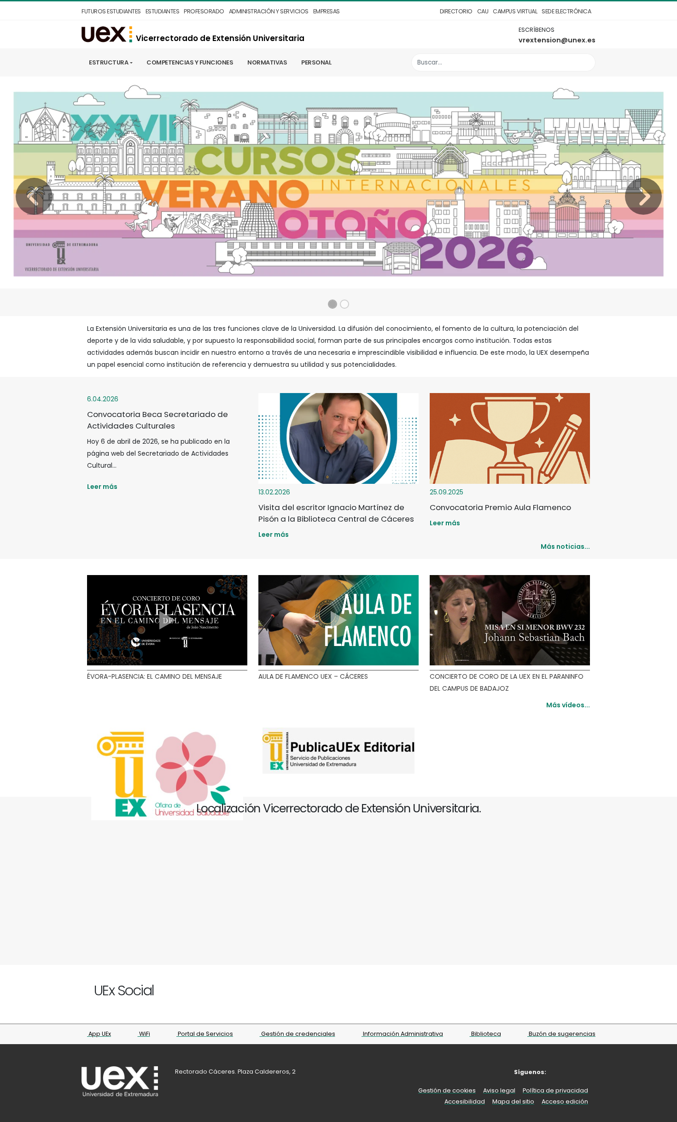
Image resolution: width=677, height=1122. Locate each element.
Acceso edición (565, 1101)
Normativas (267, 62)
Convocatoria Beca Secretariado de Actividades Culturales (157, 420)
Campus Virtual (515, 11)
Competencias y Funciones (189, 62)
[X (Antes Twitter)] (231, 992)
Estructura (108, 62)
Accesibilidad (464, 1101)
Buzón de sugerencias (561, 1034)
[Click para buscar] (586, 62)
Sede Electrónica (566, 11)
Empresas (326, 11)
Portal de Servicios (204, 1034)
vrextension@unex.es (557, 40)
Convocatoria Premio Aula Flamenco (500, 507)
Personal (316, 62)
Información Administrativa (402, 1034)
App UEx (99, 1034)
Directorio (456, 11)
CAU (483, 11)
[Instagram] (242, 992)
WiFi (144, 1034)
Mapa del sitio (513, 1101)
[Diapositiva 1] (332, 304)
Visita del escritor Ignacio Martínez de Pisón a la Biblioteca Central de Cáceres (336, 513)
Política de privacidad (555, 1090)
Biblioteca (485, 1034)
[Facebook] (221, 992)
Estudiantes (163, 11)
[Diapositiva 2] (344, 304)
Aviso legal (499, 1090)
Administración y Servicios (269, 11)
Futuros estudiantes (111, 11)
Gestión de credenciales (297, 1034)
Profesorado (204, 11)
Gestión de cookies (447, 1090)
